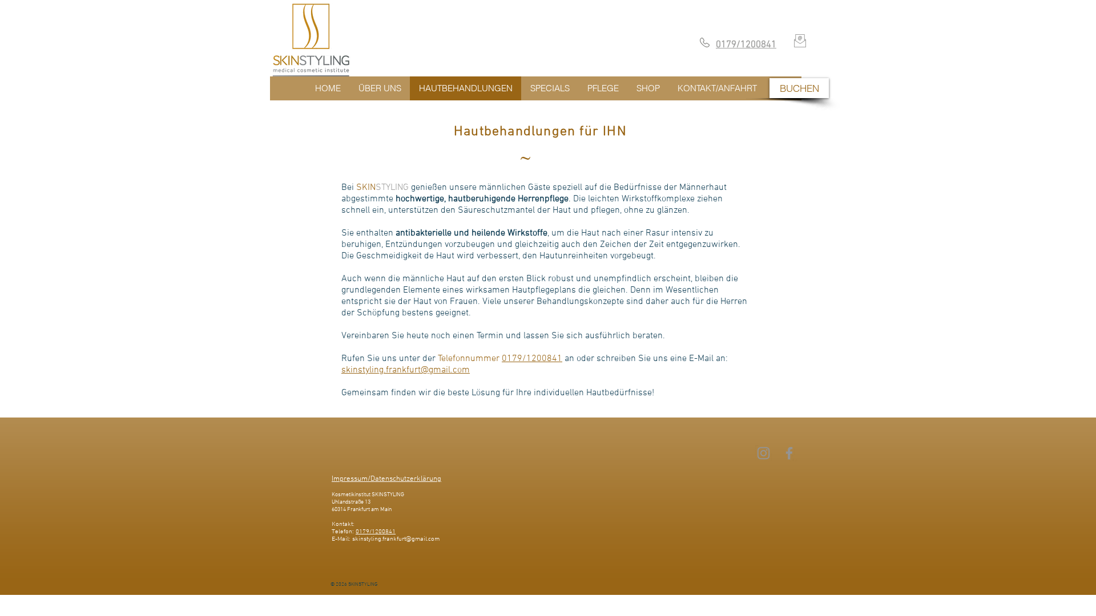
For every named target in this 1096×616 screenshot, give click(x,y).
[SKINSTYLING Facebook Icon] (789, 453)
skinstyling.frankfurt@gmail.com (405, 370)
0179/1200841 (532, 358)
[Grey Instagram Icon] (763, 453)
